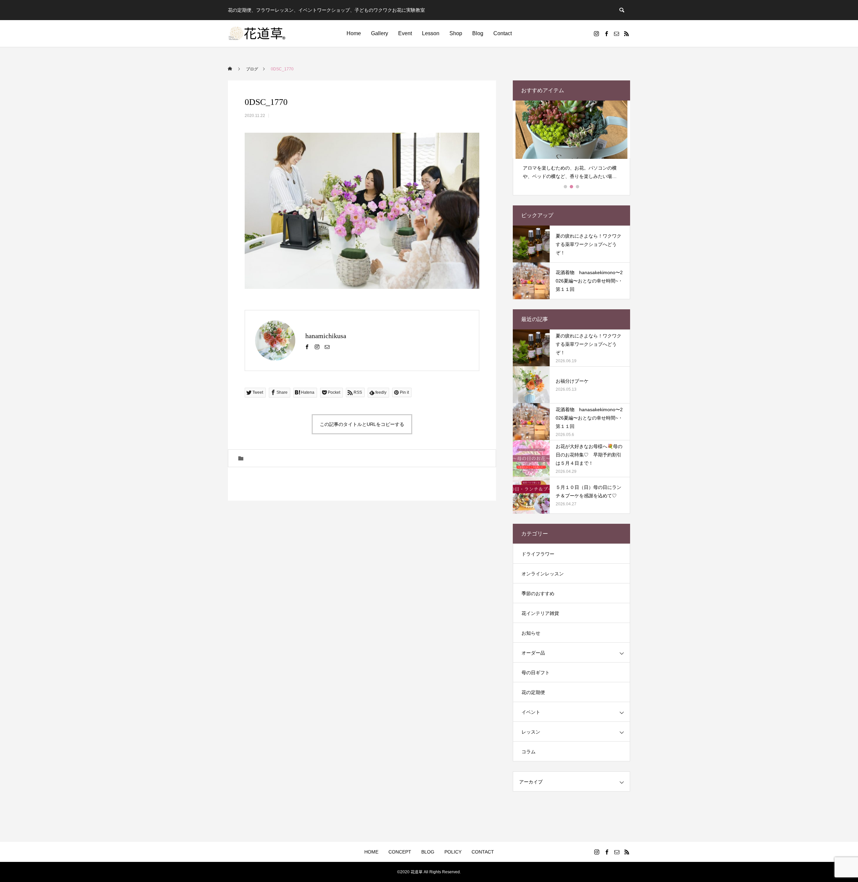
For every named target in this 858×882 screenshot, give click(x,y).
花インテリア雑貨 (540, 613)
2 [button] (572, 186)
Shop (455, 33)
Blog (477, 33)
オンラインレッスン (543, 573)
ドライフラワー (538, 554)
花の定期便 (533, 692)
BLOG (427, 852)
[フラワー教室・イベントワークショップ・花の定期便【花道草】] (257, 33)
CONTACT (483, 852)
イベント (531, 712)
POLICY (453, 852)
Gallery (379, 33)
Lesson (430, 33)
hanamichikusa (325, 335)
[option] (571, 143)
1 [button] (566, 186)
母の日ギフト (536, 672)
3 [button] (578, 186)
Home (354, 33)
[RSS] (626, 33)
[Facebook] (606, 33)
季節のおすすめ (538, 593)
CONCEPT (399, 852)
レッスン (531, 732)
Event (405, 33)
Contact (502, 33)
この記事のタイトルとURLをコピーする (362, 424)
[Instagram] (596, 33)
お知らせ (531, 633)
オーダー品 (533, 652)
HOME (371, 852)
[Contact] (616, 33)
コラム (529, 751)
